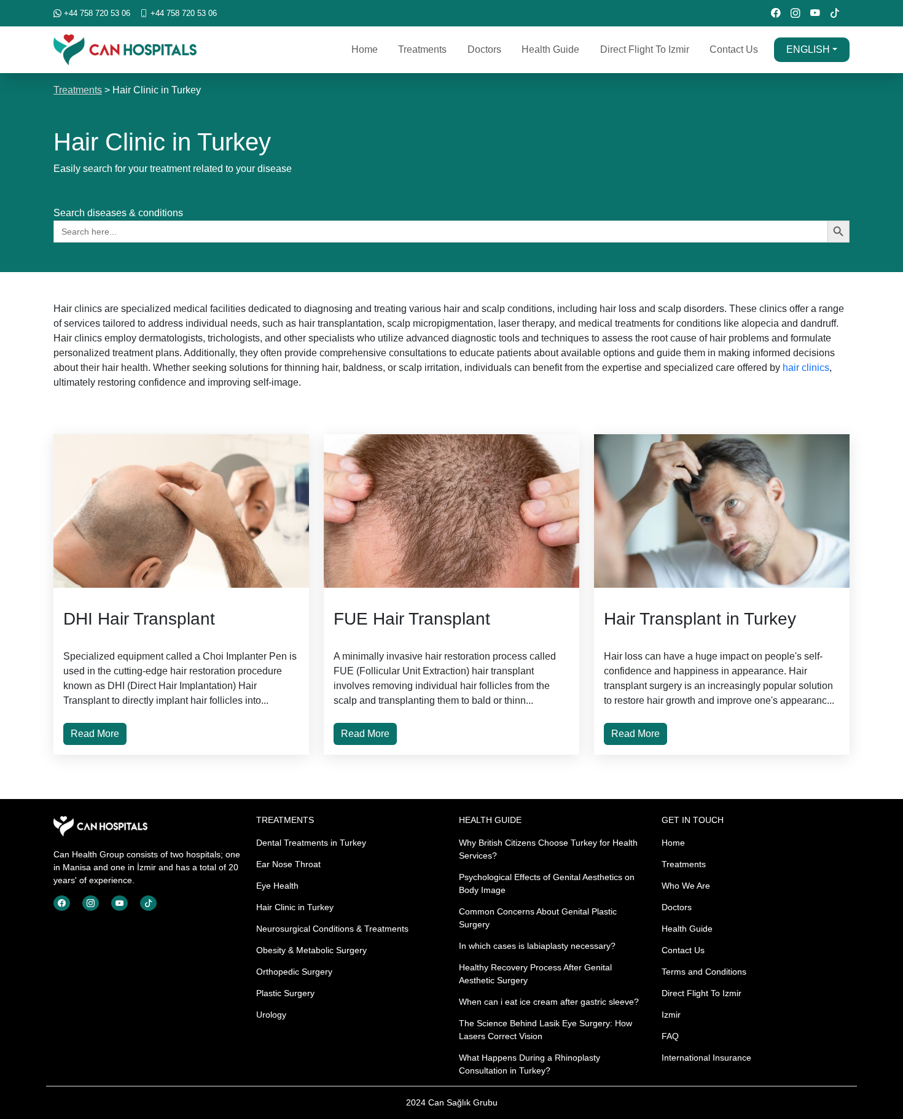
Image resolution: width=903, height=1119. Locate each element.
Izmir (671, 1015)
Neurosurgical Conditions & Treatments (332, 929)
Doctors (484, 49)
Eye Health (277, 886)
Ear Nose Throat (288, 864)
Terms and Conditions (704, 972)
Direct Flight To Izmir (644, 49)
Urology (271, 1015)
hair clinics (806, 367)
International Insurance (706, 1057)
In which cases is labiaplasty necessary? (537, 946)
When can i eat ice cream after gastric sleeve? (549, 1002)
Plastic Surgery (285, 993)
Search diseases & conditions (118, 213)
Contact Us (734, 49)
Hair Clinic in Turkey (295, 907)
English (808, 49)
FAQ (670, 1036)
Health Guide (550, 49)
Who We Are (686, 886)
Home (364, 49)
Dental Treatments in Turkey (311, 843)
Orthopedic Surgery (294, 972)
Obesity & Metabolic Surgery (311, 950)
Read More (95, 733)
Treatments (422, 49)
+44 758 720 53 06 (95, 13)
